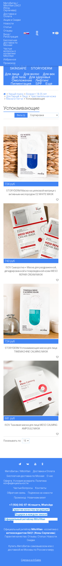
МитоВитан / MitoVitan (17, 471)
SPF (38, 83)
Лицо (25, 96)
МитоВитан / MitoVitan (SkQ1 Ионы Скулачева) (12, 6)
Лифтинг (42, 80)
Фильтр (21, 115)
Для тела (19, 77)
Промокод (9, 63)
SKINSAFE (18, 68)
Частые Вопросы (23, 488)
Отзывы (7, 30)
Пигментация (21, 83)
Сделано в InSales (31, 560)
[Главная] (4, 94)
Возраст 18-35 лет (36, 94)
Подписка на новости (40, 492)
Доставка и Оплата (9, 15)
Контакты (40, 488)
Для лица (12, 74)
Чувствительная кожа (43, 96)
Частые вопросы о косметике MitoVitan (9, 52)
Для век (49, 74)
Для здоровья (39, 77)
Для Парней (12, 96)
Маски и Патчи (14, 99)
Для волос (31, 74)
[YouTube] (35, 464)
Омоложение (22, 80)
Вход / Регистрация (10, 35)
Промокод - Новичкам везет (30, 497)
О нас (50, 476)
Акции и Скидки (12, 20)
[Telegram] (19, 464)
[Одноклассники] (42, 464)
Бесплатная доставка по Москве (10, 42)
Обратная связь (16, 492)
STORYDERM (41, 68)
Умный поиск (15, 94)
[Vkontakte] (27, 464)
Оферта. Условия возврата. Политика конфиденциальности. (24, 482)
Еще (48, 83)
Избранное (9, 59)
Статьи (7, 27)
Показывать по (12, 440)
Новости (8, 23)
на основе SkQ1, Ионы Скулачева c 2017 (35, 520)
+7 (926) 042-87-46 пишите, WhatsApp (31, 504)
